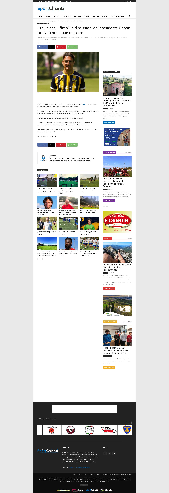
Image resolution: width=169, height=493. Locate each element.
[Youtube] (130, 1)
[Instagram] (127, 1)
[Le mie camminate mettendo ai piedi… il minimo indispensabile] (117, 252)
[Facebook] (124, 1)
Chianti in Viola (128, 152)
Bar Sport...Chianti (127, 322)
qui (84, 104)
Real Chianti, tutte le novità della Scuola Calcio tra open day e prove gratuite (88, 190)
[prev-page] (38, 259)
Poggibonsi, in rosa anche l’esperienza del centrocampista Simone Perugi (45, 212)
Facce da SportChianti (81, 16)
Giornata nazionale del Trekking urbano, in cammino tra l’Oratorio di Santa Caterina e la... (117, 102)
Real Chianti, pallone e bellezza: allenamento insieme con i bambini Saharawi (113, 182)
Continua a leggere (109, 122)
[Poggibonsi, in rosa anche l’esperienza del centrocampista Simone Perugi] (47, 202)
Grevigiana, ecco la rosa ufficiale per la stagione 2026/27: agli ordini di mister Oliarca (46, 233)
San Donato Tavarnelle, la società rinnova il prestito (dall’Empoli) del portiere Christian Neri (88, 233)
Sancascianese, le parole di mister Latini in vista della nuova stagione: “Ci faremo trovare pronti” (67, 212)
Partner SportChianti (117, 16)
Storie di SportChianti (99, 16)
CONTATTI (61, 1)
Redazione (42, 43)
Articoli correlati (43, 170)
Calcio (43, 21)
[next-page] (41, 259)
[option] (47, 431)
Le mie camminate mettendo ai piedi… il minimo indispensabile (117, 267)
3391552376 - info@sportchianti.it (79, 467)
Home (39, 21)
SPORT (56, 16)
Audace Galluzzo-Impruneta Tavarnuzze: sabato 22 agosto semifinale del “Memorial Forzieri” (45, 190)
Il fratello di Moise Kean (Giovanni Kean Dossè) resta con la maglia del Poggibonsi (68, 253)
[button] (129, 16)
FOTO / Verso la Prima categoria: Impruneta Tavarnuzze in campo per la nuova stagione (68, 233)
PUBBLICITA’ (68, 1)
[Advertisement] (99, 9)
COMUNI (47, 16)
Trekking (106, 108)
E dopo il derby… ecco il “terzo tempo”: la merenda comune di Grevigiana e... (115, 350)
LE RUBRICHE (66, 16)
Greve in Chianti (45, 23)
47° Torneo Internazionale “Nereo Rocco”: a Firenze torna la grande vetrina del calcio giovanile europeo (46, 253)
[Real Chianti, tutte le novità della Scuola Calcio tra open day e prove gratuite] (89, 180)
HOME (40, 16)
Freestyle (129, 238)
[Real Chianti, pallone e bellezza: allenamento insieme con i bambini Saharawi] (117, 166)
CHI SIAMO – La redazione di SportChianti (47, 1)
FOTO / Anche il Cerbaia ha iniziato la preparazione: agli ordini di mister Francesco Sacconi (89, 253)
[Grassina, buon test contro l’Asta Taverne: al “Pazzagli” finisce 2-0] (89, 202)
